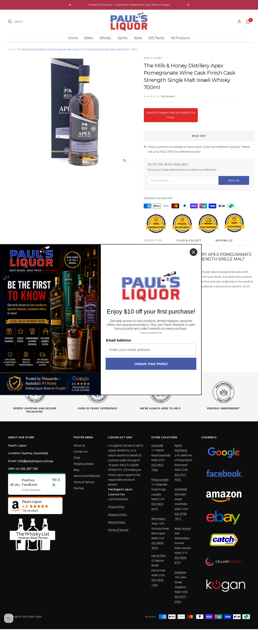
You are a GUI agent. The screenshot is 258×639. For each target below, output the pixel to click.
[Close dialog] (193, 252)
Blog (76, 469)
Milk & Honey (153, 58)
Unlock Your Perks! (151, 364)
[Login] (239, 21)
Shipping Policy (117, 514)
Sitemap (79, 488)
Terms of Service (84, 482)
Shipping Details (84, 463)
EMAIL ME (233, 180)
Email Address (118, 340)
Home (73, 38)
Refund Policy (116, 522)
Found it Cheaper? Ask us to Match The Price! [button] (171, 115)
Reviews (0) (224, 240)
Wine (138, 38)
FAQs (77, 457)
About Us (79, 445)
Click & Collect (189, 240)
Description (153, 240)
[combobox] (44, 21)
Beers (88, 38)
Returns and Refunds (87, 475)
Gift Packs (156, 38)
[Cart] (248, 21)
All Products (180, 38)
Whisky (105, 38)
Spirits (123, 38)
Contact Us (80, 451)
